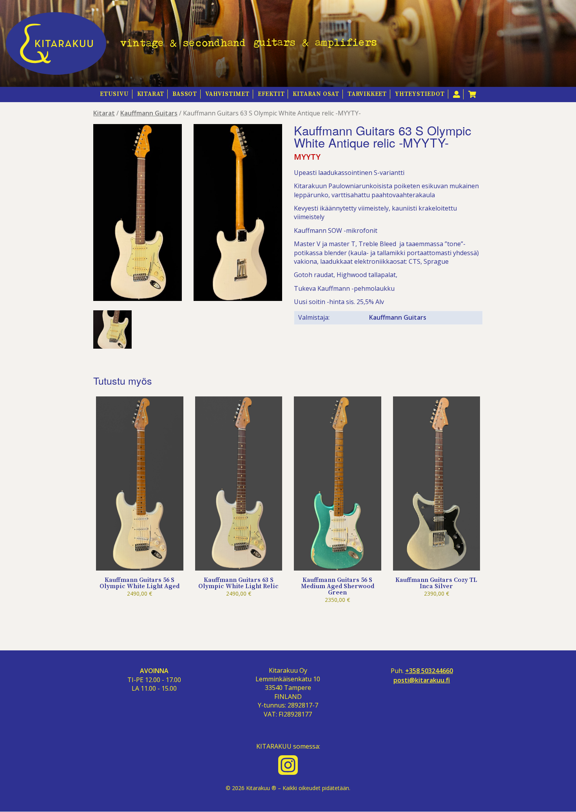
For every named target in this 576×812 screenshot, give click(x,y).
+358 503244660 (429, 671)
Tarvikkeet (367, 94)
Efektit (271, 94)
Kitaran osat (316, 94)
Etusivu (114, 94)
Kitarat (151, 94)
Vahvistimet (227, 94)
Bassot (184, 94)
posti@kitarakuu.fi (421, 680)
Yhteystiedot (420, 94)
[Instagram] (288, 765)
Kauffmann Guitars (149, 113)
